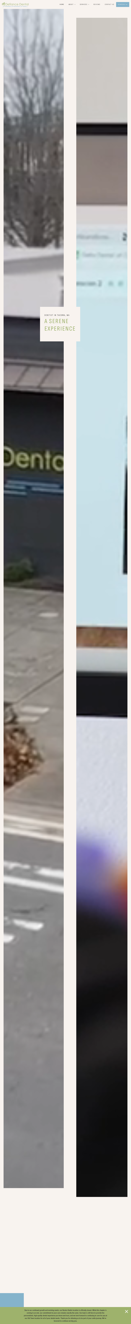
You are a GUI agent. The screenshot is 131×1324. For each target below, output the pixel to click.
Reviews (97, 4)
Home (62, 4)
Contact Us (109, 4)
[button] (72, 4)
